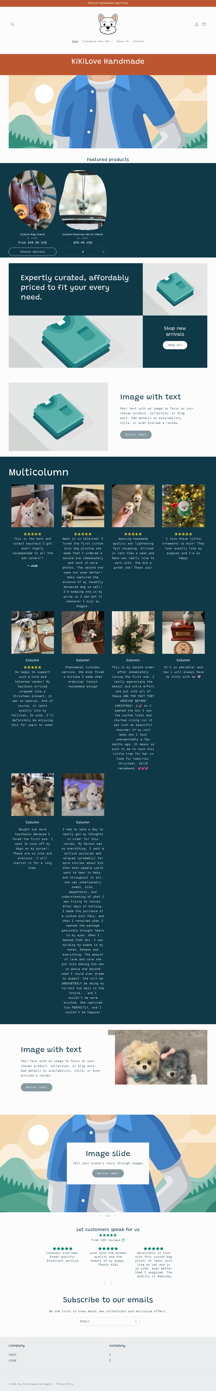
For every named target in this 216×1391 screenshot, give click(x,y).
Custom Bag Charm (32, 234)
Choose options (32, 251)
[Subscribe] (135, 1321)
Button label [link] (135, 434)
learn (12, 1354)
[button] (12, 24)
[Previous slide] (100, 1215)
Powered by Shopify (41, 1384)
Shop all (175, 345)
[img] (108, 1235)
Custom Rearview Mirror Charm (83, 234)
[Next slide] (115, 1215)
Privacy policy (64, 1384)
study (12, 1360)
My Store (23, 1384)
